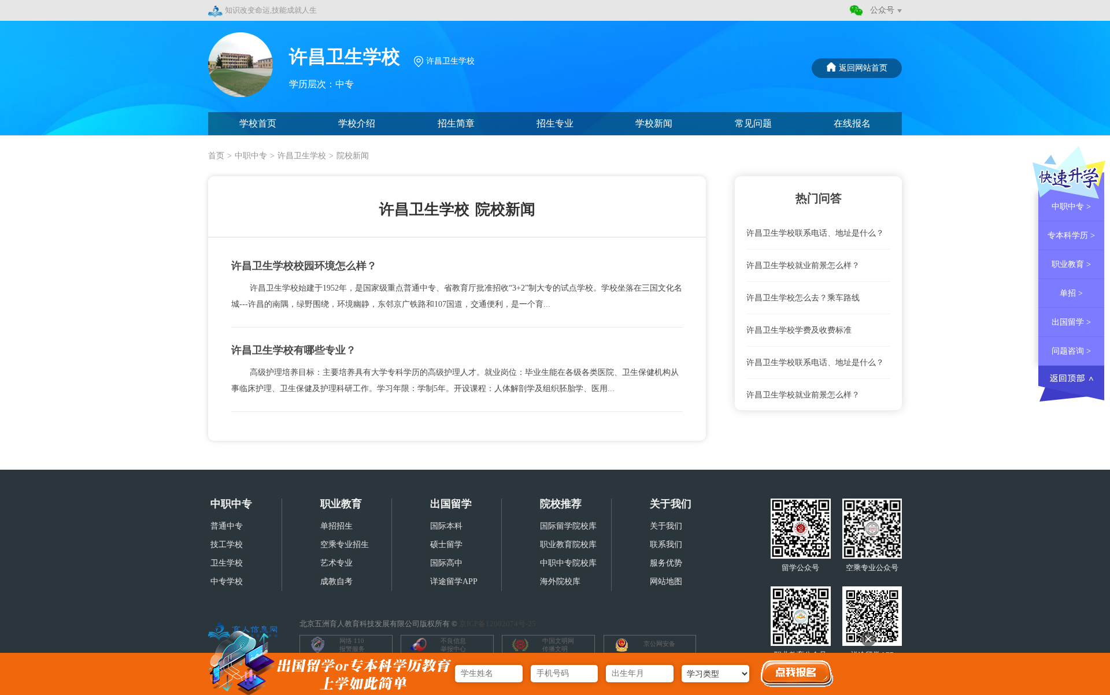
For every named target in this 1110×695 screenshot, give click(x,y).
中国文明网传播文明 (558, 644)
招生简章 (456, 123)
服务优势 (666, 563)
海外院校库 (560, 581)
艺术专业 (336, 563)
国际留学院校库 (568, 526)
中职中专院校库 (568, 563)
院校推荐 (561, 504)
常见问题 (753, 123)
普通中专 (226, 526)
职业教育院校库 (568, 544)
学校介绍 (356, 123)
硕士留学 (446, 544)
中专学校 (226, 581)
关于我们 (670, 504)
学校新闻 (653, 123)
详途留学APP (454, 581)
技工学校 (226, 544)
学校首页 (257, 123)
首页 (216, 155)
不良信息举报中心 (453, 644)
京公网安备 (659, 643)
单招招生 (336, 526)
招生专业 (555, 123)
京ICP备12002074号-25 (497, 623)
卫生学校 (226, 563)
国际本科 (446, 526)
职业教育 (341, 504)
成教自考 (336, 581)
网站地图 (666, 581)
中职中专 (251, 155)
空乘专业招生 (344, 544)
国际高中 (446, 563)
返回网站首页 (863, 68)
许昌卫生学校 (302, 155)
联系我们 (666, 544)
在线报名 (852, 123)
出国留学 (451, 504)
